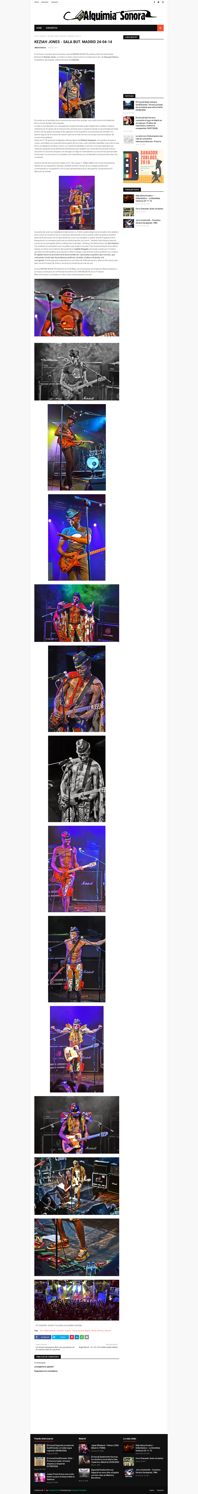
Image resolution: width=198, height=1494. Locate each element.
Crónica (68, 1331)
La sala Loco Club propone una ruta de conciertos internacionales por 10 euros (149, 138)
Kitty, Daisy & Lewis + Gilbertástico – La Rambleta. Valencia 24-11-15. (148, 198)
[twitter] (158, 2)
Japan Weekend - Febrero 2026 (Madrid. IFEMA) (105, 1446)
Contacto (54, 2)
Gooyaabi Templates (79, 1490)
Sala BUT (43, 36)
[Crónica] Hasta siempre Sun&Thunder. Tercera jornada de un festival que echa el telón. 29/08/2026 (149, 106)
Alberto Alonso (50, 1331)
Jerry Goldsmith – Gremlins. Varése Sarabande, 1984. (148, 221)
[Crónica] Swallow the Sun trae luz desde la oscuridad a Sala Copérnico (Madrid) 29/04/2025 (105, 1459)
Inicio (36, 36)
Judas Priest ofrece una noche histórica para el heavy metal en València (61, 1476)
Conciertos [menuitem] (51, 28)
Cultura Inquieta (78, 1331)
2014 (42, 1331)
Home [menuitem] (39, 28)
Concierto (60, 1331)
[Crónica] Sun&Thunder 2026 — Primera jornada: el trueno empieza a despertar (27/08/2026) (60, 1462)
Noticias (100, 1331)
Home (36, 2)
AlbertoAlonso (40, 48)
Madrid (87, 1331)
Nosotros (44, 2)
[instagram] (162, 2)
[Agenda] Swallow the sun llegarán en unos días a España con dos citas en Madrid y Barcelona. (105, 1474)
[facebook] (154, 2)
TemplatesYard (54, 1490)
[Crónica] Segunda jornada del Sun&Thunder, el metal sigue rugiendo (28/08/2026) (60, 1448)
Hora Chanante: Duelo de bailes (149, 209)
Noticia (93, 1331)
